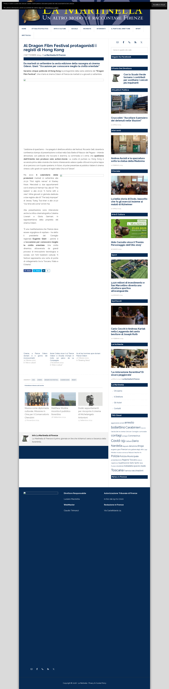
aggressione (115, 423)
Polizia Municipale (129, 456)
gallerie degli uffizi (137, 449)
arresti (122, 423)
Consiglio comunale (139, 431)
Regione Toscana (129, 460)
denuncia (133, 446)
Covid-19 (118, 441)
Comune (128, 431)
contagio (125, 436)
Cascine (143, 428)
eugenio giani (65, 379)
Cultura (128, 441)
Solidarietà (128, 466)
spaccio (136, 466)
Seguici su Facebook (121, 57)
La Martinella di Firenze (84, 12)
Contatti (117, 408)
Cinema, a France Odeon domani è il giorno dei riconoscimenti (35, 356)
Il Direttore (118, 397)
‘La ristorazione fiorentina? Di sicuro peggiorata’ (127, 373)
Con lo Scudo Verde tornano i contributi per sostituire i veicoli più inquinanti (136, 78)
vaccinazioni (137, 470)
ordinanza (125, 452)
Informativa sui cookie (51, 8)
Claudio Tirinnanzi (71, 510)
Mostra (113, 452)
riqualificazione (123, 463)
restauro (139, 460)
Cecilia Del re (115, 431)
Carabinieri (133, 427)
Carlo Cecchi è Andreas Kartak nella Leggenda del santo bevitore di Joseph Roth (128, 331)
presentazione (116, 460)
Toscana (117, 470)
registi (74, 379)
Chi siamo (118, 391)
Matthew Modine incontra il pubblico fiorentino (60, 411)
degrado (125, 446)
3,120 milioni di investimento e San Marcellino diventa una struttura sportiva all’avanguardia (128, 286)
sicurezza (119, 466)
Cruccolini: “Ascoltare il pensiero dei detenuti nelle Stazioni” (129, 119)
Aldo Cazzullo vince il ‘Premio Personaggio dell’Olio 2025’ (127, 243)
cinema (39, 379)
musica (119, 452)
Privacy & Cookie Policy (97, 683)
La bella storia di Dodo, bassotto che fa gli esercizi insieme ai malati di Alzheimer (129, 201)
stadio (143, 466)
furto (129, 449)
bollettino (118, 427)
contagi (116, 435)
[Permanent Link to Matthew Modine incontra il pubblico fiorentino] (63, 394)
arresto (129, 422)
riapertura (114, 463)
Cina (33, 379)
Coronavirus (134, 435)
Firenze (124, 449)
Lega (145, 449)
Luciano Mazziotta (72, 499)
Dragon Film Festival (51, 379)
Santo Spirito (134, 463)
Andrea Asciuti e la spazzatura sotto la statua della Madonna (128, 159)
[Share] (43, 270)
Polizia (115, 456)
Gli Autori (118, 403)
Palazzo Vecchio (133, 452)
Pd (140, 452)
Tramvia (127, 471)
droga (140, 446)
